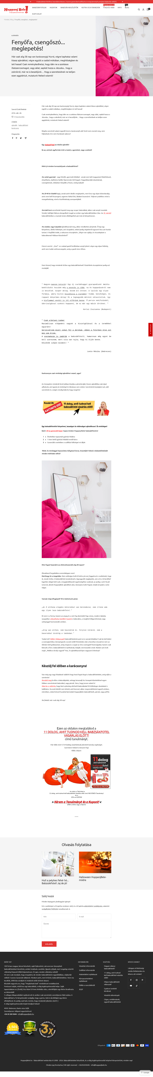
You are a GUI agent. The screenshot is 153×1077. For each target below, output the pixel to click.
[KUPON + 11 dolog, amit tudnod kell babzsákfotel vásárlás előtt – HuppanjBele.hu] (76, 756)
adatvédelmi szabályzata (93, 906)
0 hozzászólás (19, 117)
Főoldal (6, 19)
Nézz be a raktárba (49, 686)
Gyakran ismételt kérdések (110, 989)
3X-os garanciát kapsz (54, 431)
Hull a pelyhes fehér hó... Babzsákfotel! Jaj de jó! (55, 882)
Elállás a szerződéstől (87, 985)
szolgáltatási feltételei (50, 909)
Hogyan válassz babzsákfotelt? (109, 967)
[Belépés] (143, 9)
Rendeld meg (46, 680)
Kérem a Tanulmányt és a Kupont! (76, 802)
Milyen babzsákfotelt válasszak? (112, 983)
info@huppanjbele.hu (26, 1014)
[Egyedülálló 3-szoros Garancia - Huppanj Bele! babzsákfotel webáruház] (47, 1021)
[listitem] (12, 138)
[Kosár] (148, 9)
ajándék (15, 35)
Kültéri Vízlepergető (57, 639)
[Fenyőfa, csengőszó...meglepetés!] (76, 462)
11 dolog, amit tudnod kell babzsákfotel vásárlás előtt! (113, 975)
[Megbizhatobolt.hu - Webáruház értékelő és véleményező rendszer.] (29, 1021)
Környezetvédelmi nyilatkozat (86, 979)
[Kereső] (139, 9)
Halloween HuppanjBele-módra (92, 878)
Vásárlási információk (87, 966)
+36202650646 (84, 1065)
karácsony (15, 128)
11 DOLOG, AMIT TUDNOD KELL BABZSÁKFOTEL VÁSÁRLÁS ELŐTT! (76, 733)
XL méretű (107, 213)
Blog (11, 19)
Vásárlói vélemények (111, 995)
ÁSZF (81, 989)
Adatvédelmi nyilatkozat (88, 974)
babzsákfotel (23, 125)
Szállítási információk (87, 970)
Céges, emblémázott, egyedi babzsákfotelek (112, 1000)
